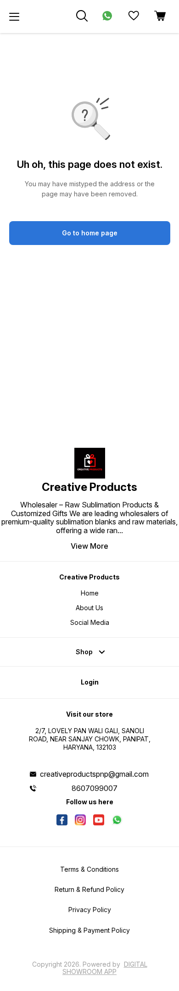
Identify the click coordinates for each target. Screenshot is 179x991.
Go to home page (89, 233)
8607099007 (94, 788)
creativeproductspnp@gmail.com (94, 774)
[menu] (14, 16)
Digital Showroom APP (104, 967)
